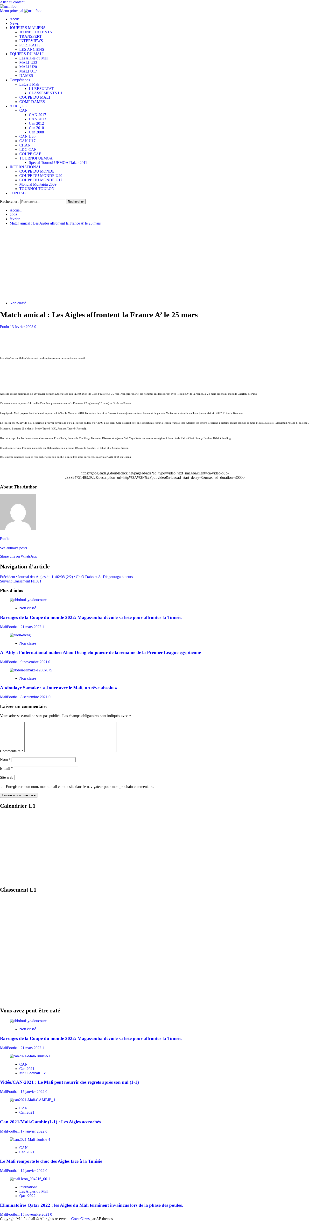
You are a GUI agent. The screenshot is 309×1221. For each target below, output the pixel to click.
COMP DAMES (32, 102)
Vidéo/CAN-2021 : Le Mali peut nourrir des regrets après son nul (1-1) (69, 1082)
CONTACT (19, 193)
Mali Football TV (32, 1073)
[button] (12, 11)
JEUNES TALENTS (35, 32)
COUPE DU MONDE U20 (40, 176)
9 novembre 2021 (34, 662)
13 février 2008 (22, 327)
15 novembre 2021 (35, 1214)
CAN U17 (27, 141)
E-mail (6, 768)
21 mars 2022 (31, 627)
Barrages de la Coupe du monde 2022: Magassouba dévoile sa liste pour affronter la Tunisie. (91, 617)
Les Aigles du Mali (33, 58)
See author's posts (13, 548)
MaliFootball (10, 627)
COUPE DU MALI (34, 97)
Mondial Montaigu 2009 (37, 184)
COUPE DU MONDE (37, 171)
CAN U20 (27, 136)
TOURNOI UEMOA (36, 158)
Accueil (15, 19)
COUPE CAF (30, 154)
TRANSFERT (30, 36)
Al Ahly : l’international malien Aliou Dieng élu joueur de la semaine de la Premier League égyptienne (100, 652)
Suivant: (20, 581)
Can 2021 (26, 1069)
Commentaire (11, 751)
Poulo (5, 327)
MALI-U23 (28, 62)
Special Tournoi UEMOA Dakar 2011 (58, 162)
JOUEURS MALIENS (27, 28)
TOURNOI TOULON (37, 189)
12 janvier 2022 (33, 1171)
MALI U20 (28, 67)
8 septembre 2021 (35, 697)
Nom (5, 759)
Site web (6, 777)
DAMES (26, 75)
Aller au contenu (12, 2)
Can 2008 (36, 132)
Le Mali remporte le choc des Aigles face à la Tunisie (51, 1161)
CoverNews (80, 1219)
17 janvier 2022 (33, 1092)
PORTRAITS (30, 45)
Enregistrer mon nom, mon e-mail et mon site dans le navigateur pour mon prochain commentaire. (80, 787)
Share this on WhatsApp (18, 556)
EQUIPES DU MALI (26, 54)
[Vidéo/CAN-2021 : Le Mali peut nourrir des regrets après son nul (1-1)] (30, 1056)
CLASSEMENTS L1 (45, 93)
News (14, 23)
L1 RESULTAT (41, 89)
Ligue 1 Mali (29, 84)
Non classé (18, 303)
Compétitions (20, 80)
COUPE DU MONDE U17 (40, 180)
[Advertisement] (154, 263)
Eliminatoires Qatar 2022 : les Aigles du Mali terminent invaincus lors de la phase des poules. (91, 1205)
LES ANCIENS (31, 49)
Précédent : (66, 577)
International (28, 1187)
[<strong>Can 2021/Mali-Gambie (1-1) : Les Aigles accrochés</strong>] (32, 1100)
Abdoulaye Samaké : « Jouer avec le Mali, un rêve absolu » (58, 687)
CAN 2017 (37, 115)
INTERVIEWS (31, 41)
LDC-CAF (27, 149)
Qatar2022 (27, 1196)
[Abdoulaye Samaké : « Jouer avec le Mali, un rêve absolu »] (31, 670)
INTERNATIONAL (25, 167)
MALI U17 (28, 71)
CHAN (25, 145)
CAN (23, 110)
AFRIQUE (18, 106)
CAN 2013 (37, 119)
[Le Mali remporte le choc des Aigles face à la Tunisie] (30, 1139)
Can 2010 (36, 128)
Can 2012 (36, 123)
